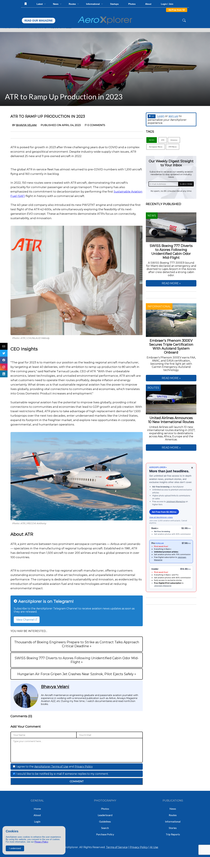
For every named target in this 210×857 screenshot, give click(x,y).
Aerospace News (155, 147)
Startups (114, 4)
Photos (132, 4)
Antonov (173, 140)
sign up (173, 116)
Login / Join (167, 4)
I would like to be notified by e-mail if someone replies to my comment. (62, 773)
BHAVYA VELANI (26, 125)
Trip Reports (173, 834)
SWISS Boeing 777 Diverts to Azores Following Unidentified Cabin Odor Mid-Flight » (77, 660)
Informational (172, 821)
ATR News (172, 147)
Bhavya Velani (55, 686)
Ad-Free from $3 (176, 10)
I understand (15, 848)
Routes (173, 815)
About (148, 4)
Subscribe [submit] (186, 184)
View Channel (25, 619)
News (172, 808)
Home (37, 808)
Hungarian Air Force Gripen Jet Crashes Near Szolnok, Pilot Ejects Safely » (76, 674)
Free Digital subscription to (166, 557)
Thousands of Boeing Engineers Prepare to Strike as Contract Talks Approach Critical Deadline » (76, 644)
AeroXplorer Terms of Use (51, 766)
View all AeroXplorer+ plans (161, 517)
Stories (173, 827)
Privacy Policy (41, 842)
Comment (77, 781)
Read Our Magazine (38, 20)
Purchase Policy (105, 834)
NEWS (151, 140)
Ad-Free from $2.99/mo (164, 512)
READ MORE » (171, 283)
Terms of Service (117, 847)
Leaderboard (105, 815)
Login (160, 116)
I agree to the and (54, 766)
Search (105, 827)
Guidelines (105, 821)
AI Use (154, 847)
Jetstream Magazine (175, 501)
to (169, 583)
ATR (162, 140)
